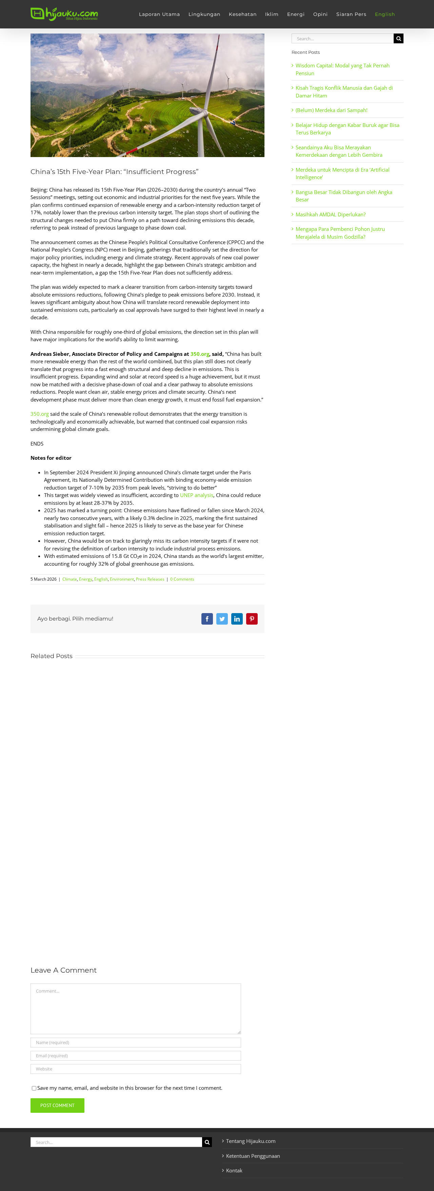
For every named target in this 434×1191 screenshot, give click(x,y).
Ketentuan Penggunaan (253, 1155)
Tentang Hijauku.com (251, 1141)
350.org (200, 353)
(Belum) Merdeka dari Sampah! (332, 110)
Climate (69, 579)
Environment (122, 579)
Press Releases (150, 579)
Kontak (234, 1170)
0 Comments (182, 579)
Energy (85, 579)
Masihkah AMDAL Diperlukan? (331, 214)
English (101, 579)
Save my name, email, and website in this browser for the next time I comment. (129, 1087)
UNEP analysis (196, 495)
